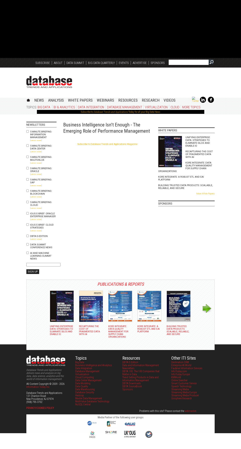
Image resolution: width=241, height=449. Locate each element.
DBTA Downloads (131, 383)
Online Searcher (179, 380)
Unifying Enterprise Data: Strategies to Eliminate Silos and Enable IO (197, 141)
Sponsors (158, 63)
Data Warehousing (85, 389)
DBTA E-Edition (39, 236)
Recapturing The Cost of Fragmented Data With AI (199, 154)
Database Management (124, 107)
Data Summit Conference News (41, 246)
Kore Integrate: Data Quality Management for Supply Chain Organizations (185, 167)
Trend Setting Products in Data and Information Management (140, 379)
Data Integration (91, 107)
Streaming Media (180, 389)
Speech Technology (181, 386)
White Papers (80, 100)
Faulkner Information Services (186, 368)
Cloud (175, 107)
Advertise (140, 63)
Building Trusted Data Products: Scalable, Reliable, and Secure (185, 186)
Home (28, 100)
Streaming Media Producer (185, 395)
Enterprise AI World (181, 365)
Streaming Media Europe (184, 392)
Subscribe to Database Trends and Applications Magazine (107, 144)
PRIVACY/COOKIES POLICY (40, 407)
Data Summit (75, 63)
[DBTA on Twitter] (195, 101)
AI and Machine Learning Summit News (40, 256)
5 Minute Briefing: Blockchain (41, 192)
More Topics (191, 107)
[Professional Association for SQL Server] (92, 438)
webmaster (190, 410)
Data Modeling (82, 383)
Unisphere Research (181, 398)
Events (124, 63)
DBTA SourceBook (132, 386)
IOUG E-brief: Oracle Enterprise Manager (43, 215)
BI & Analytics (64, 107)
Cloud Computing (84, 377)
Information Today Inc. (38, 386)
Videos (169, 100)
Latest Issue (36, 140)
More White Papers (205, 193)
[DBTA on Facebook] (211, 102)
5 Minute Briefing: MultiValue (41, 158)
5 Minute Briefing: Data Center (41, 147)
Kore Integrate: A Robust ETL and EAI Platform (181, 178)
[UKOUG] (130, 436)
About (58, 63)
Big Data (44, 107)
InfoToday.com (179, 371)
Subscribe (42, 63)
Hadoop (79, 395)
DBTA (49, 82)
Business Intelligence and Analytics (93, 365)
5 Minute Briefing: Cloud (41, 203)
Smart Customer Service (184, 383)
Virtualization (156, 107)
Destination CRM (180, 362)
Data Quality (81, 386)
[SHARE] (111, 433)
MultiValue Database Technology (92, 401)
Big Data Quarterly (101, 63)
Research (150, 100)
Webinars (105, 100)
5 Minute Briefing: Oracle (41, 170)
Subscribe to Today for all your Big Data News (120, 112)
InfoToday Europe (180, 374)
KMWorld (176, 377)
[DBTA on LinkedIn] (203, 102)
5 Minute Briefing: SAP (41, 181)
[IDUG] (92, 425)
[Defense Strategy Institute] (149, 437)
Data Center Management (88, 380)
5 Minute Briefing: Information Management (41, 134)
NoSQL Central (83, 404)
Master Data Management (88, 398)
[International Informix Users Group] (111, 426)
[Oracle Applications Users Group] (130, 426)
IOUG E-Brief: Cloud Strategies (42, 226)
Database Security (84, 392)
